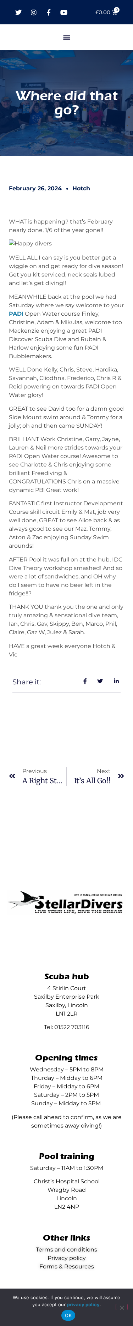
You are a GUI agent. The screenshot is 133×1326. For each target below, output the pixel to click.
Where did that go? (67, 103)
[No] (122, 1307)
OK (68, 1315)
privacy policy (83, 1304)
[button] (66, 37)
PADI (16, 313)
